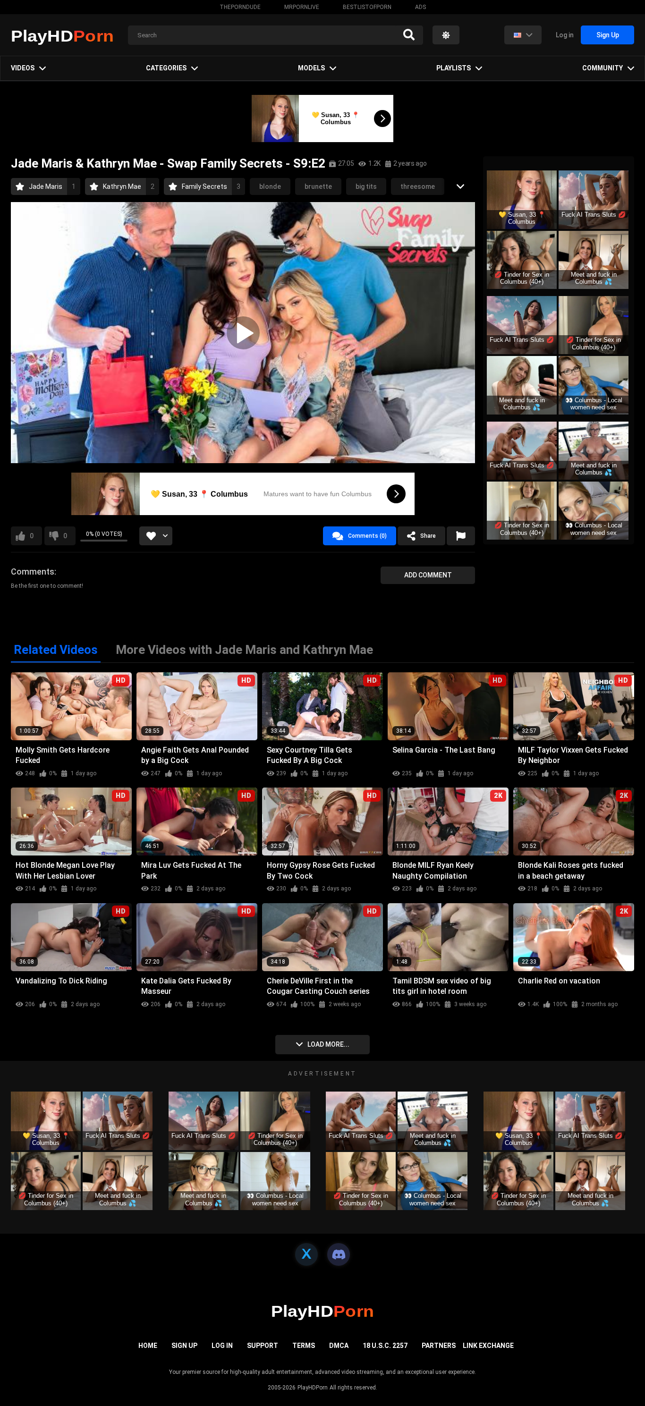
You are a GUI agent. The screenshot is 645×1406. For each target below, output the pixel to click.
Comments (32, 571)
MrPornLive (301, 7)
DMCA (338, 1345)
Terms (303, 1345)
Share (428, 536)
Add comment (428, 575)
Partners (439, 1345)
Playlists (453, 68)
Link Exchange (488, 1345)
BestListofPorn (367, 7)
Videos (22, 68)
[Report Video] (461, 535)
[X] (306, 1254)
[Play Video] (243, 332)
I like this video (32, 536)
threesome (417, 186)
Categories (166, 68)
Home (147, 1345)
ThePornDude (240, 7)
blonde (270, 186)
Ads (420, 7)
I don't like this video (65, 536)
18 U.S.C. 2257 (385, 1345)
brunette (318, 186)
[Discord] (338, 1254)
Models (311, 68)
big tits (366, 186)
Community (602, 68)
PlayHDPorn (312, 1387)
